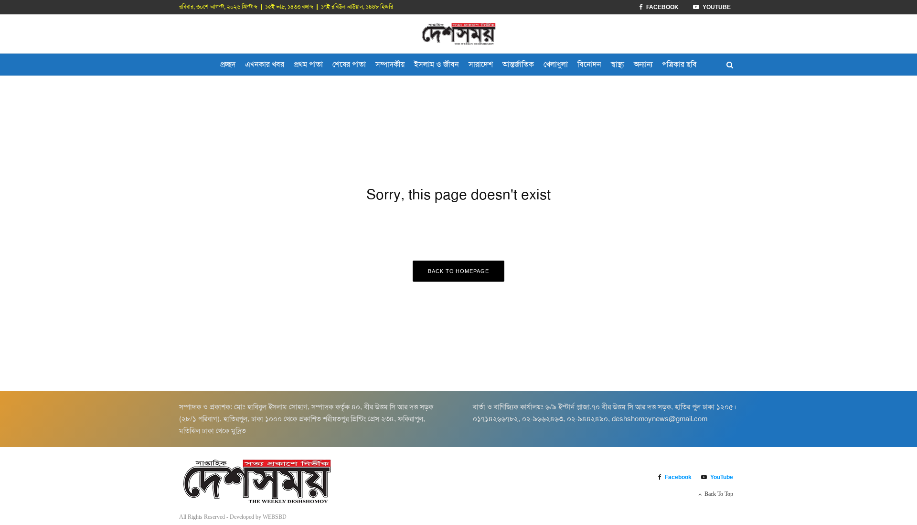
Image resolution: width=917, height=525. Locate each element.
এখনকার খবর (264, 64)
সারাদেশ (481, 64)
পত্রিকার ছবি (679, 64)
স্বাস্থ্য (617, 64)
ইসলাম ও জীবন (436, 64)
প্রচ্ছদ (227, 64)
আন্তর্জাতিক (518, 64)
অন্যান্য (643, 64)
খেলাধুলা (556, 64)
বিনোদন (589, 64)
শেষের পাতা (349, 64)
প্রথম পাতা (308, 64)
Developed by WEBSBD (258, 517)
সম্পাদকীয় (390, 64)
